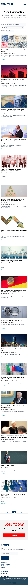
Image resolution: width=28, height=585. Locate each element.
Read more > (4, 59)
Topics (3, 27)
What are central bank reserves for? (12, 320)
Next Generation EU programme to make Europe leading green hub (13, 140)
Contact (15, 535)
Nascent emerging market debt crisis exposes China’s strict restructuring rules (13, 110)
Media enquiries (5, 566)
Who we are (4, 562)
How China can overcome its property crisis (12, 80)
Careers (3, 567)
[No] (26, 581)
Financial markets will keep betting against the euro (14, 231)
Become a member (6, 564)
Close (14, 583)
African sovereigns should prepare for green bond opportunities (12, 261)
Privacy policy (4, 571)
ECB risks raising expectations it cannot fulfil (13, 349)
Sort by (3, 30)
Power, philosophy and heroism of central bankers (13, 50)
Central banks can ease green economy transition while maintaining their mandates (13, 200)
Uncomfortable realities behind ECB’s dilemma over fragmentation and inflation (14, 436)
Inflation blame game (7, 466)
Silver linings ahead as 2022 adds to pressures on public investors (12, 170)
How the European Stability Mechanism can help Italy (13, 378)
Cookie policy (4, 573)
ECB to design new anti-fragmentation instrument (13, 494)
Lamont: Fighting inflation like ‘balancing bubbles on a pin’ (13, 406)
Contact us (4, 570)
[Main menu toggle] (25, 4)
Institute (3, 24)
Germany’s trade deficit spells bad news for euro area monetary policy (13, 291)
